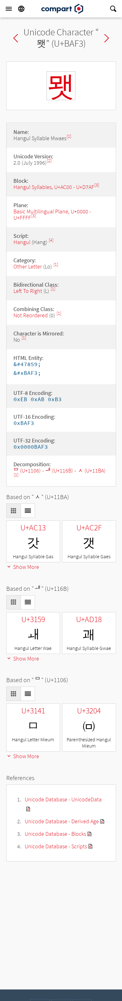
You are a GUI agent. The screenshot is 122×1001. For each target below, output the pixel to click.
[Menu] (9, 9)
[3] (96, 185)
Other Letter (27, 266)
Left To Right (27, 290)
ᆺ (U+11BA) (91, 470)
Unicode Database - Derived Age (62, 821)
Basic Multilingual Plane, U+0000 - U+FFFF (52, 214)
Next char (106, 38)
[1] (69, 136)
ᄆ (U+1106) (27, 470)
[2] (49, 160)
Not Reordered (30, 315)
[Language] (21, 9)
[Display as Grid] (13, 510)
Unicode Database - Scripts (56, 846)
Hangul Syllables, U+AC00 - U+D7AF (53, 187)
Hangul (21, 242)
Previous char (15, 38)
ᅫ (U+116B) (59, 470)
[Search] (113, 9)
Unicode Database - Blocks (55, 833)
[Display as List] (28, 510)
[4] (51, 240)
